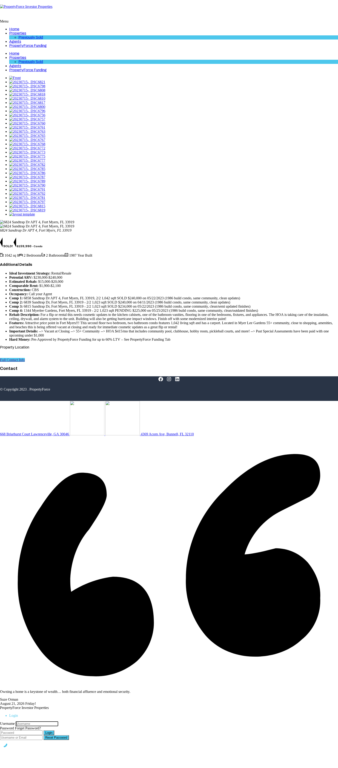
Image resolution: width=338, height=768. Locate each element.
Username (7, 723)
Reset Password (56, 737)
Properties (17, 33)
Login (48, 732)
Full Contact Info (12, 360)
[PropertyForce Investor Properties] (26, 7)
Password (7, 728)
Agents (15, 41)
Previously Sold (30, 37)
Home (14, 29)
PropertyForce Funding (28, 46)
